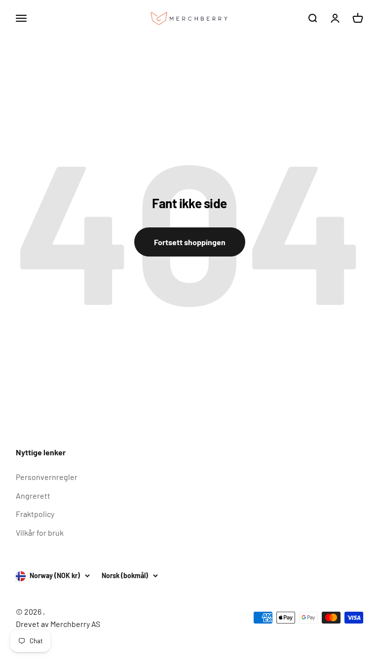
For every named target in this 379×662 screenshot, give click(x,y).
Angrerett (33, 495)
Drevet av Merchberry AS (58, 623)
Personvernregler (46, 476)
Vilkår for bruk (40, 532)
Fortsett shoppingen (190, 242)
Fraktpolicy (35, 513)
